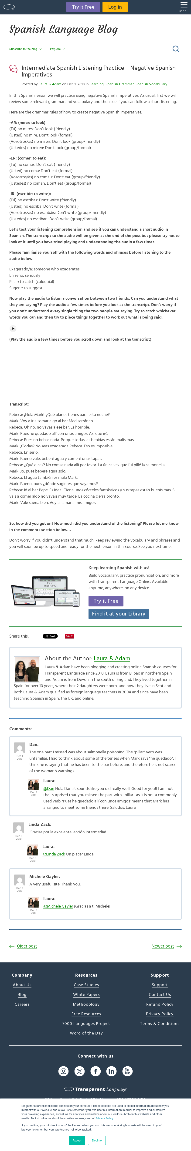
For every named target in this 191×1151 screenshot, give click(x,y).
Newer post (163, 946)
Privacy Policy (104, 1118)
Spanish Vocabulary (151, 84)
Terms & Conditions (159, 1024)
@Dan (48, 789)
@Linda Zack (53, 854)
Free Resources (86, 1014)
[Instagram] (63, 1071)
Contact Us (160, 995)
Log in (115, 7)
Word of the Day (86, 1033)
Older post (27, 946)
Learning (97, 84)
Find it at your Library (118, 614)
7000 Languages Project (86, 1024)
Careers (22, 1004)
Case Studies (86, 985)
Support (160, 985)
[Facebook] (95, 1071)
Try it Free (83, 7)
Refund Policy (160, 1004)
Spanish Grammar (120, 84)
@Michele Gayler (58, 906)
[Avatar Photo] (19, 745)
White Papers (86, 995)
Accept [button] (77, 1140)
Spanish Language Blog (63, 29)
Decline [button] (97, 1140)
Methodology (86, 1004)
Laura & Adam (50, 84)
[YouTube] (127, 1071)
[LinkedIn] (111, 1071)
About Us (22, 985)
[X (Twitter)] (79, 1071)
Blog (22, 995)
